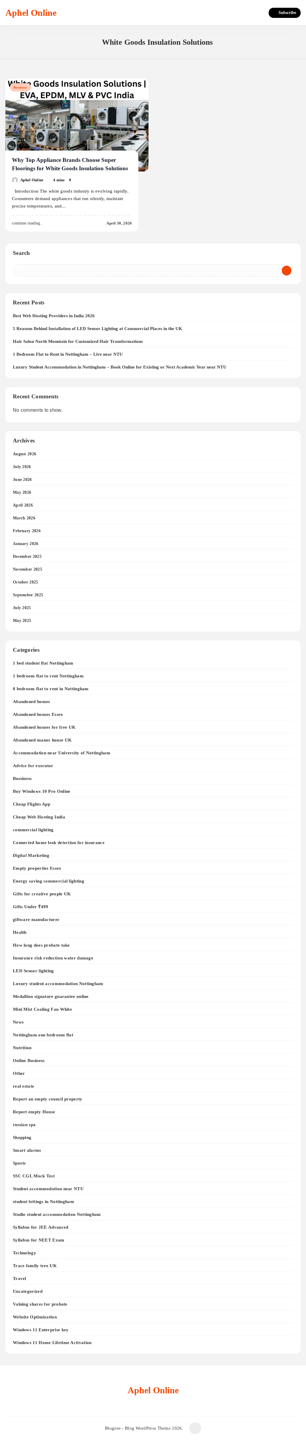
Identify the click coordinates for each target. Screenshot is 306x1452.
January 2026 (26, 543)
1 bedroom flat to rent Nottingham (48, 675)
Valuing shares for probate (40, 1304)
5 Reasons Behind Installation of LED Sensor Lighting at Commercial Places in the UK (97, 328)
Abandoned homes (31, 701)
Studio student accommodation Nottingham (57, 1214)
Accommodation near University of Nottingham (61, 752)
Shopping (22, 1137)
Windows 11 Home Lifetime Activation (52, 1342)
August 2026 (24, 454)
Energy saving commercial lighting (48, 880)
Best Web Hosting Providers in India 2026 (54, 315)
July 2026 (22, 467)
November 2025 (27, 569)
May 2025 (22, 620)
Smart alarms (27, 1150)
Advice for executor (33, 765)
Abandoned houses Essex (38, 714)
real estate (23, 1086)
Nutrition (22, 1047)
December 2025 (27, 556)
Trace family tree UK (35, 1265)
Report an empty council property (47, 1098)
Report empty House (34, 1111)
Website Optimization (35, 1316)
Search (21, 253)
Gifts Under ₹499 (30, 906)
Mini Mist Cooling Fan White (42, 1009)
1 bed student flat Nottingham (43, 662)
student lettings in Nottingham (43, 1201)
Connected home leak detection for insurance (59, 842)
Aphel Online (30, 13)
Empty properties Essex (37, 868)
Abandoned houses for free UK (44, 727)
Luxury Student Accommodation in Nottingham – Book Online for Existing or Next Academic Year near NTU (120, 367)
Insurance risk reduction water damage (53, 957)
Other (19, 1073)
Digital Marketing (31, 855)
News (18, 1021)
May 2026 (22, 492)
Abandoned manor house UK (42, 739)
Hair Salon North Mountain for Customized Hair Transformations (78, 341)
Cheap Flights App (31, 804)
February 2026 (27, 531)
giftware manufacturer (36, 919)
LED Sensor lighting (33, 970)
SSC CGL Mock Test (34, 1175)
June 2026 (22, 479)
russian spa (24, 1124)
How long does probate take (41, 945)
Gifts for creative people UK (42, 893)
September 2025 (28, 595)
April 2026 (23, 505)
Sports (19, 1162)
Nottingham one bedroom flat (43, 1034)
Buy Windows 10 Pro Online (42, 791)
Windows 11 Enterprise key (41, 1329)
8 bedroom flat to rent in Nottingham (51, 688)
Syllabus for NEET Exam (39, 1239)
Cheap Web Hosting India (39, 816)
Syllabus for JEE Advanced (40, 1227)
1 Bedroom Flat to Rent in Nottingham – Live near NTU (68, 354)
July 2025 (22, 608)
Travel (19, 1278)
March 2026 (24, 518)
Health (20, 932)
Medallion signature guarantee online (51, 996)
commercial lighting (33, 829)
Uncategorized (27, 1291)
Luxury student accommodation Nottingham (58, 983)
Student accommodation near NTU (48, 1188)
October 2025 (25, 582)
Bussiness (20, 87)
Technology (24, 1252)
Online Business (29, 1060)
